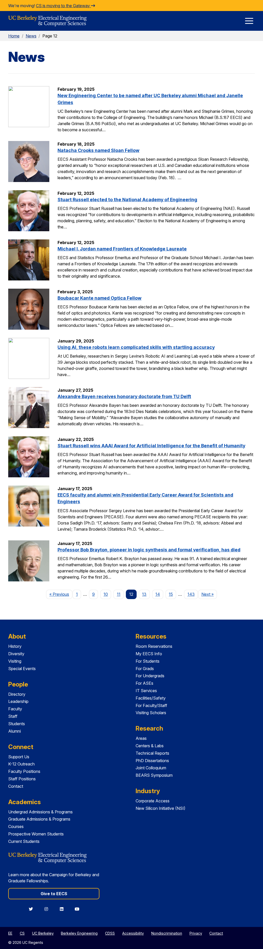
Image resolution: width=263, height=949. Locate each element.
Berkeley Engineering (79, 933)
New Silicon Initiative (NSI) (160, 808)
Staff (12, 716)
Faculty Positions (24, 771)
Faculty (15, 708)
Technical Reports (152, 753)
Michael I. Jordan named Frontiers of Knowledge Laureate (122, 248)
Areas (141, 738)
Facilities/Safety (151, 698)
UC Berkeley (43, 933)
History (15, 646)
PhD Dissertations (152, 760)
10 (106, 594)
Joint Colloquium (151, 767)
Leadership (18, 701)
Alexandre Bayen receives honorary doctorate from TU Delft (124, 396)
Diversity (16, 653)
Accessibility (133, 933)
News (31, 35)
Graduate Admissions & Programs (39, 819)
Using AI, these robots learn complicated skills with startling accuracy (136, 347)
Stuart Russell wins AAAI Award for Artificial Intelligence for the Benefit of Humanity (151, 445)
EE (10, 933)
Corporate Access (153, 800)
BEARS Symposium (154, 775)
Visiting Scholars (151, 712)
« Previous (60, 594)
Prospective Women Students (36, 833)
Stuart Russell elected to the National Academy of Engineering (127, 199)
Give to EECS (54, 893)
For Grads (145, 668)
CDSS (110, 933)
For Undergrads (150, 675)
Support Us (18, 756)
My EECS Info (149, 653)
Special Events (22, 668)
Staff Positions (22, 778)
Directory (16, 694)
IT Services (146, 690)
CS (22, 933)
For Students (147, 661)
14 (157, 594)
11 (118, 594)
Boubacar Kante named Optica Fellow (100, 298)
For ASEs (144, 683)
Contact (15, 786)
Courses (16, 826)
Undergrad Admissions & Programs (40, 811)
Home (14, 35)
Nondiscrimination (166, 933)
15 (171, 594)
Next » (209, 594)
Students (16, 723)
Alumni (14, 731)
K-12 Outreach (21, 763)
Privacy (196, 933)
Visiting (14, 661)
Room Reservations (154, 646)
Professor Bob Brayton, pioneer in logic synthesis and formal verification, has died (149, 549)
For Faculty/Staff (151, 705)
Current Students (24, 841)
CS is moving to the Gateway (63, 5)
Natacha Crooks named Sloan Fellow (98, 150)
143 (191, 594)
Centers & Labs (150, 745)
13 (144, 594)
